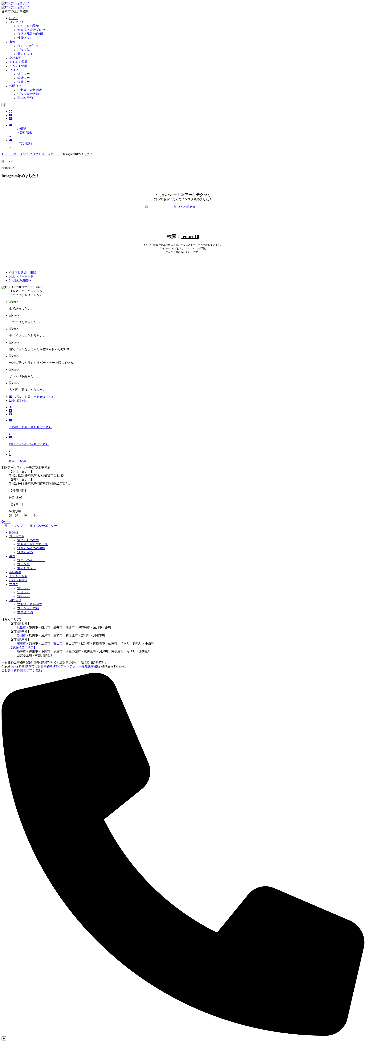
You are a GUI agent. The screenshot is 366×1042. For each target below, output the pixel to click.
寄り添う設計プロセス (32, 29)
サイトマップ (14, 525)
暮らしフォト (26, 53)
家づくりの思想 (28, 25)
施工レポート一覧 (21, 276)
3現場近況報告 (19, 280)
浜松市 (21, 627)
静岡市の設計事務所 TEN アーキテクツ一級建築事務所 (62, 666)
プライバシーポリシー (42, 525)
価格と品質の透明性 (31, 33)
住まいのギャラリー (31, 45)
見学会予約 (25, 98)
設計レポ (23, 78)
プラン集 (23, 49)
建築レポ (23, 82)
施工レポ (23, 74)
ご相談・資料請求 (29, 90)
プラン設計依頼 (28, 94)
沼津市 (21, 643)
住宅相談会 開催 (23, 272)
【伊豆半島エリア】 (23, 647)
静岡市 (21, 635)
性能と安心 (25, 37)
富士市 (58, 643)
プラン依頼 (34, 670)
